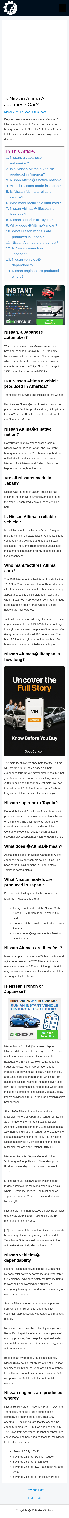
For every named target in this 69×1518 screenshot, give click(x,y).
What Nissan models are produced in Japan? (31, 234)
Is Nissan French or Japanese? (27, 251)
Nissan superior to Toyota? (31, 220)
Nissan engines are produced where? (35, 273)
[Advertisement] (34, 60)
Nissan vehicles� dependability (26, 262)
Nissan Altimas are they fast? (35, 243)
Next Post (34, 1497)
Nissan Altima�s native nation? (35, 180)
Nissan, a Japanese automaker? (26, 160)
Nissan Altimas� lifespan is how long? (32, 211)
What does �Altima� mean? (33, 225)
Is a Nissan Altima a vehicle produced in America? (32, 171)
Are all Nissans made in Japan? (35, 186)
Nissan (8, 111)
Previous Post (35, 1490)
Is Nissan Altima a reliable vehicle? (30, 194)
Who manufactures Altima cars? (35, 203)
